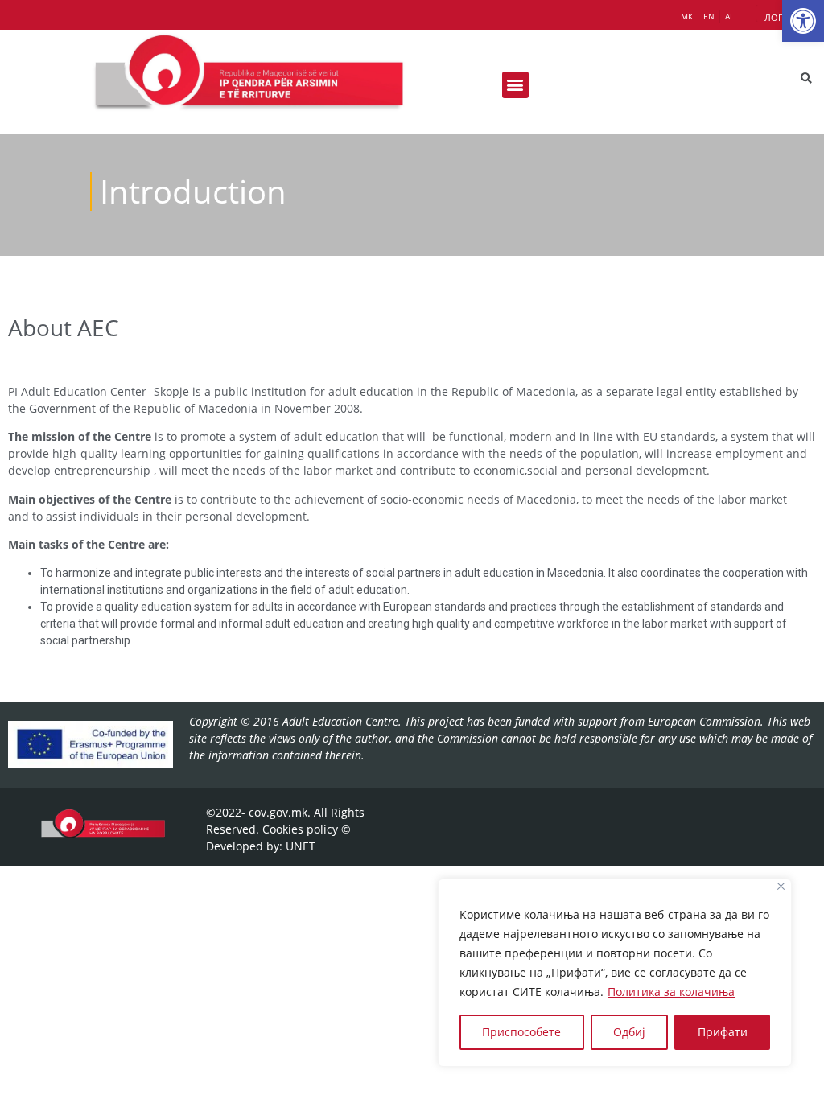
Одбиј (629, 1031)
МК (687, 16)
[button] (803, 21)
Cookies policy (300, 829)
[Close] (781, 886)
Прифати (723, 1031)
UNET (300, 846)
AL (729, 16)
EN (709, 16)
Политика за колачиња (671, 991)
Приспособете (521, 1031)
